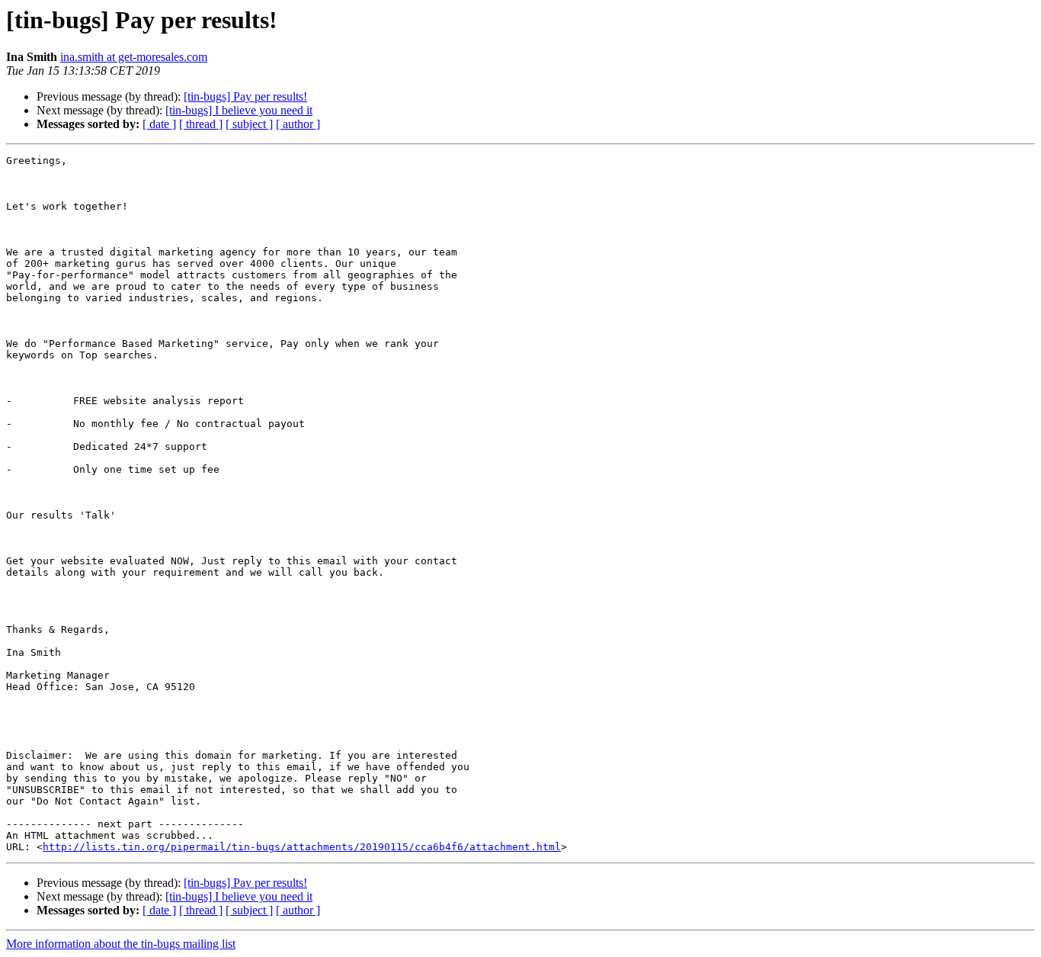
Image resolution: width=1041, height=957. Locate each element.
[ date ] (159, 123)
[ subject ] (249, 123)
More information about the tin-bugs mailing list (120, 943)
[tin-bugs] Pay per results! (245, 96)
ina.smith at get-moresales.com (133, 56)
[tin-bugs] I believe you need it (238, 110)
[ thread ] (201, 123)
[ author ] (298, 123)
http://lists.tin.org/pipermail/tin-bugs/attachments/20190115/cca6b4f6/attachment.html (302, 847)
